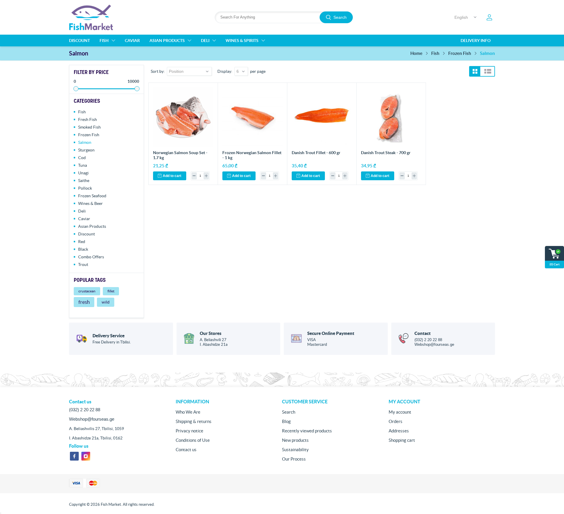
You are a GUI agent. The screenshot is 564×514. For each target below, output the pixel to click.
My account (400, 411)
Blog (286, 421)
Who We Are (188, 411)
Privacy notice (189, 430)
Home (416, 53)
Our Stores (210, 333)
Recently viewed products (307, 430)
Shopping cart (402, 440)
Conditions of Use (193, 440)
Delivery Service (109, 335)
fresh (84, 302)
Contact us (186, 449)
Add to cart (172, 176)
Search (340, 17)
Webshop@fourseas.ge (434, 344)
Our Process (294, 458)
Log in (489, 17)
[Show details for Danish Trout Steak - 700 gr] (391, 117)
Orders (395, 421)
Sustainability (295, 449)
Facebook (74, 456)
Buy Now (206, 93)
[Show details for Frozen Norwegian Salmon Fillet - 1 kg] (252, 117)
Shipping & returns (194, 421)
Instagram (85, 456)
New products (295, 440)
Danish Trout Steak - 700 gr (386, 152)
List (487, 71)
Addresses (399, 430)
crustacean (86, 291)
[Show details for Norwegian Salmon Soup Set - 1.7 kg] (183, 117)
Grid (475, 71)
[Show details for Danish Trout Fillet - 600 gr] (322, 117)
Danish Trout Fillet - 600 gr (316, 152)
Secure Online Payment (330, 333)
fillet (111, 291)
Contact (422, 333)
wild (106, 302)
